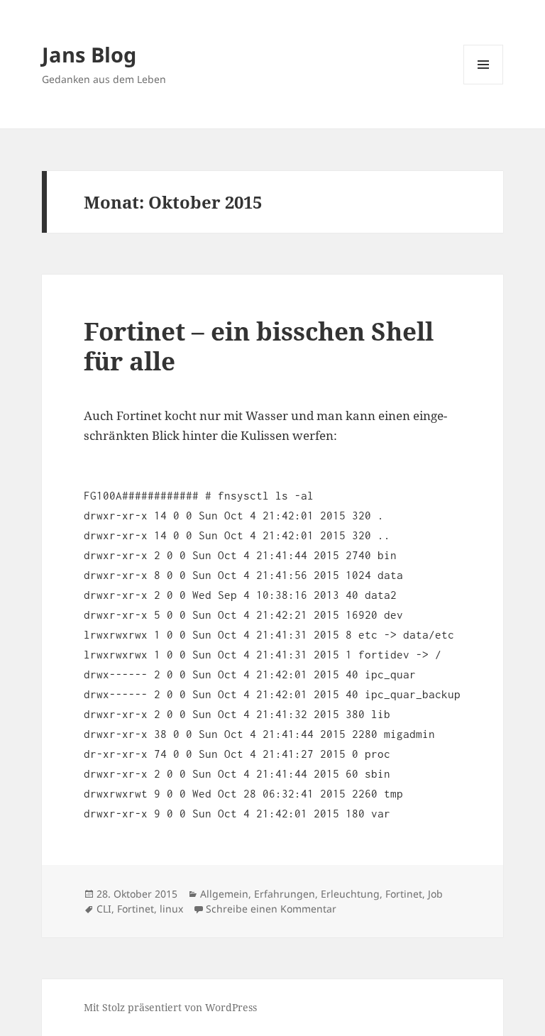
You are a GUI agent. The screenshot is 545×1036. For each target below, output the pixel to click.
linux (171, 908)
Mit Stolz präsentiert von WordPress (170, 1007)
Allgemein (224, 893)
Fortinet (403, 893)
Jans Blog (89, 54)
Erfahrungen (284, 893)
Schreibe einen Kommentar (271, 908)
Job (435, 893)
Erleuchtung (350, 893)
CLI (104, 908)
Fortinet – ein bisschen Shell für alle (259, 346)
